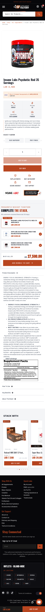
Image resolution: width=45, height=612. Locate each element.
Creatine (5, 493)
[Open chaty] (39, 602)
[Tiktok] (12, 593)
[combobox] (19, 14)
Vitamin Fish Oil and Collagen (11, 498)
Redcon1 (15, 449)
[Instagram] (8, 593)
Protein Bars (8, 449)
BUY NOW (22, 168)
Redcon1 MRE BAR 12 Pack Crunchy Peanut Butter (13, 453)
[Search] (38, 14)
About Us (5, 515)
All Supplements (17, 22)
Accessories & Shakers (9, 506)
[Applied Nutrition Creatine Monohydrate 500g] (6, 234)
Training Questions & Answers (31, 494)
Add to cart (22, 160)
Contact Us (5, 517)
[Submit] (40, 546)
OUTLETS (27, 490)
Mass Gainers (35, 449)
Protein (4, 487)
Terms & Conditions (8, 526)
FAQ (3, 523)
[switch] (39, 593)
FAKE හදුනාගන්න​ (29, 487)
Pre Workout (6, 495)
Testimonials (28, 498)
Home (3, 22)
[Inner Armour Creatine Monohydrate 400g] (6, 245)
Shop (8, 22)
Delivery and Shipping (9, 520)
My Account (28, 484)
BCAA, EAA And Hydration (10, 504)
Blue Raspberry (14, 140)
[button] (17, 469)
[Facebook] (3, 593)
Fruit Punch (34, 140)
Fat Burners (5, 501)
